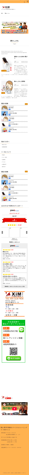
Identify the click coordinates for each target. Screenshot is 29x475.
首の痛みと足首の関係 (13, 113)
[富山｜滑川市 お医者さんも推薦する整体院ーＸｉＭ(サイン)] (6, 8)
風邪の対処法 (11, 107)
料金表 (3, 154)
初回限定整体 (4, 146)
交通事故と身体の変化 (13, 129)
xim (18, 62)
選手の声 (3, 166)
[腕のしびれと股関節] (7, 87)
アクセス (3, 161)
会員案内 (3, 159)
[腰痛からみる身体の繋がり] (7, 64)
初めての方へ (4, 144)
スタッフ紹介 (4, 157)
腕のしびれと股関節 (19, 81)
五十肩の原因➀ (11, 118)
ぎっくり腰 (4, 70)
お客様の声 (4, 164)
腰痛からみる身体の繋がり (13, 124)
